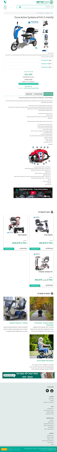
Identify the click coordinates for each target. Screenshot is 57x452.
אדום (46, 63)
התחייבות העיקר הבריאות (48, 441)
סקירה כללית (48, 94)
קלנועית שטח (22, 235)
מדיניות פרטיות (44, 450)
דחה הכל (10, 449)
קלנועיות (47, 13)
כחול (46, 67)
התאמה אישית (17, 449)
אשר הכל (4, 449)
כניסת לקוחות (50, 435)
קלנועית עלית (48, 235)
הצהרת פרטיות (50, 437)
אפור (46, 60)
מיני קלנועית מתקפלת (45, 272)
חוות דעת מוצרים (50, 414)
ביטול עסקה (51, 422)
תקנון (52, 444)
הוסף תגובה (20, 88)
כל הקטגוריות (50, 408)
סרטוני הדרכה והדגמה (48, 402)
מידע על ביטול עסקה (49, 423)
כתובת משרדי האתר (49, 429)
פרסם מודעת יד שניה (49, 425)
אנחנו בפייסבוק (50, 412)
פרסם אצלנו (51, 427)
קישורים (52, 400)
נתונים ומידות (38, 94)
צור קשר (52, 420)
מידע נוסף (29, 94)
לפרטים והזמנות (35, 249)
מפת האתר (51, 398)
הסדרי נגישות (50, 439)
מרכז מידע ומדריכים (49, 410)
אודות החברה (50, 442)
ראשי (51, 13)
